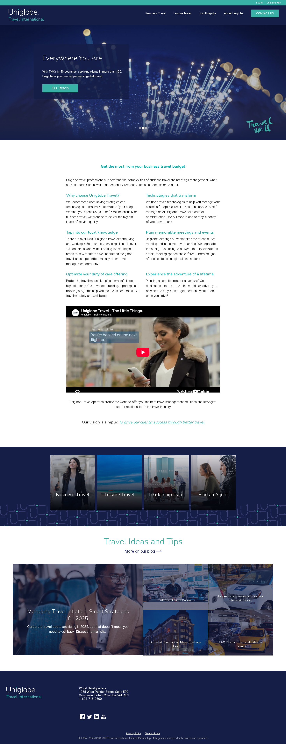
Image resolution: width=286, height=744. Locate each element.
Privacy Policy (133, 733)
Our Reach (60, 88)
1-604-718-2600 (90, 699)
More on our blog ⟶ (143, 551)
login (259, 3)
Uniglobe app (274, 3)
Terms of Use (152, 733)
